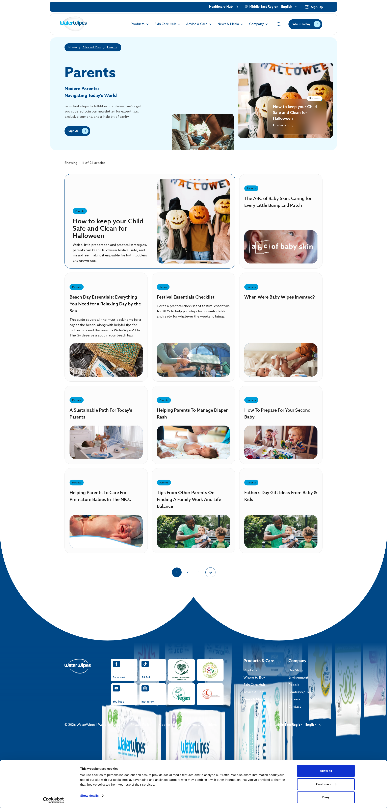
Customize (323, 784)
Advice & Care (91, 47)
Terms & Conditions (202, 725)
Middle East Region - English (270, 6)
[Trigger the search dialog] (279, 24)
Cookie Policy (169, 725)
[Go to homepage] (73, 24)
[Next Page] (210, 572)
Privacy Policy (140, 725)
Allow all (326, 771)
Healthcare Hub (221, 6)
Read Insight (193, 227)
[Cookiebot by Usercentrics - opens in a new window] (53, 800)
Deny (326, 797)
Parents (112, 47)
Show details (89, 795)
